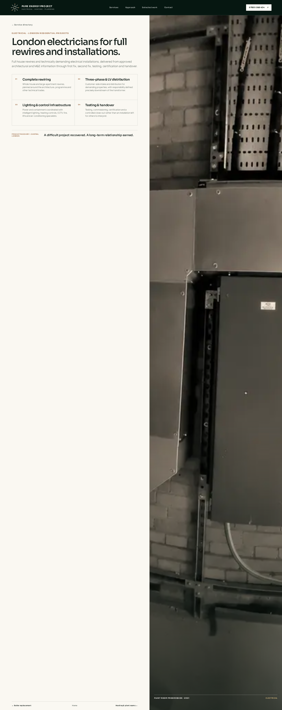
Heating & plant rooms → (126, 705)
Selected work (149, 7)
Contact (168, 7)
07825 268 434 (259, 7)
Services (113, 7)
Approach (130, 7)
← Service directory (22, 25)
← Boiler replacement (21, 705)
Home (74, 705)
